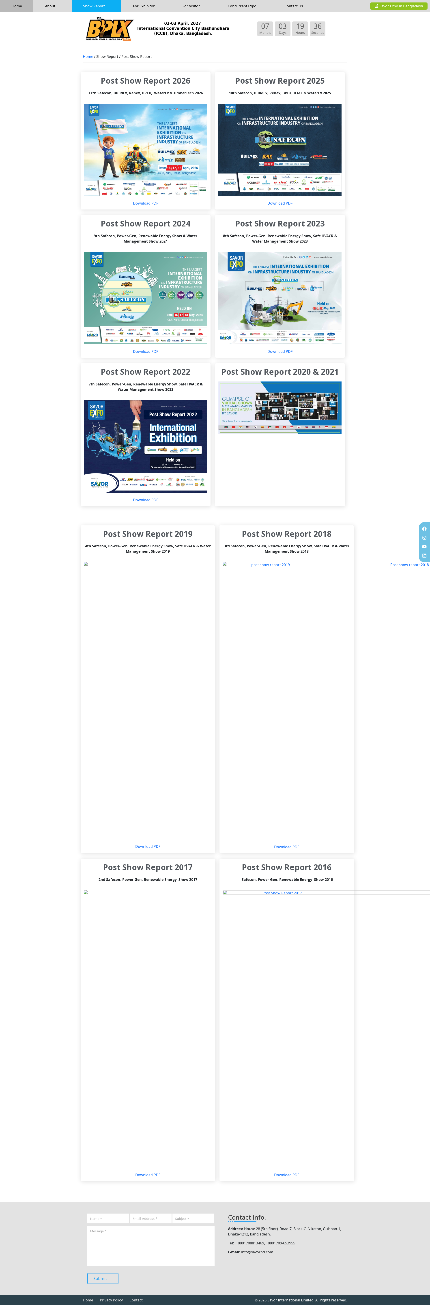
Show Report (94, 6)
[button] (52, 6)
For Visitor (191, 6)
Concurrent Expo (242, 6)
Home (17, 6)
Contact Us (293, 6)
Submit (100, 1278)
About (50, 6)
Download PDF (145, 203)
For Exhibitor (144, 6)
